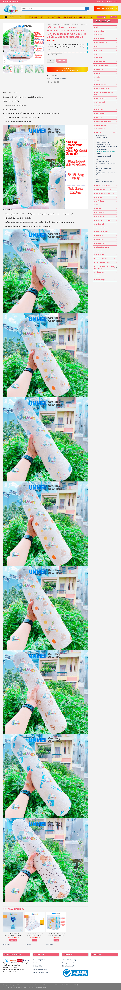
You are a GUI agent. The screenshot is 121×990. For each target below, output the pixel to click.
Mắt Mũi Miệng (101, 125)
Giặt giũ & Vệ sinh (31, 985)
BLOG (89, 17)
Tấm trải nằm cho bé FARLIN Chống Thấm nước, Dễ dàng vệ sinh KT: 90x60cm (35, 934)
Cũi (97, 46)
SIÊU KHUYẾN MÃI (70, 17)
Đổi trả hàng (36, 963)
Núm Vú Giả (100, 216)
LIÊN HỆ (82, 17)
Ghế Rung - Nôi (101, 84)
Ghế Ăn (98, 77)
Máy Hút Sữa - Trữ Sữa (103, 161)
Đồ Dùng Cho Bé (101, 61)
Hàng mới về (100, 102)
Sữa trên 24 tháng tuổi (103, 168)
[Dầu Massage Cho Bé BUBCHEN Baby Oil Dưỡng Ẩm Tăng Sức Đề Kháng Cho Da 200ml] (13, 922)
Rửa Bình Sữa (100, 243)
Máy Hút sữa (100, 129)
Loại (48, 54)
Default (99, 50)
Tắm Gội (99, 251)
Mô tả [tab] (4, 92)
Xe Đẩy (98, 276)
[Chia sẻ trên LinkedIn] (58, 82)
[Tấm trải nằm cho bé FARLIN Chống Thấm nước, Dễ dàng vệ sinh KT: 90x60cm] (35, 922)
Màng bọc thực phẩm (103, 121)
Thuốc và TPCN (66, 985)
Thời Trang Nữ (101, 258)
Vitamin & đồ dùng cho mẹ (104, 181)
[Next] (41, 43)
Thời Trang (100, 255)
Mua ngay (6, 944)
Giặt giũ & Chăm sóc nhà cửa (103, 93)
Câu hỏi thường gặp (68, 966)
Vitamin (98, 179)
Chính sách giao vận (39, 960)
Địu (97, 54)
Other (99, 154)
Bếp (97, 27)
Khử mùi (99, 117)
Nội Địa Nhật (100, 212)
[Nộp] (87, 9)
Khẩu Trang (100, 113)
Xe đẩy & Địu (100, 280)
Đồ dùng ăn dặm (102, 149)
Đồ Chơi (99, 58)
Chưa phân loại (101, 42)
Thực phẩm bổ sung (8, 985)
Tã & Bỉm (98, 170)
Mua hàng (61, 60)
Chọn (34, 940)
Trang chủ (50, 24)
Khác (98, 106)
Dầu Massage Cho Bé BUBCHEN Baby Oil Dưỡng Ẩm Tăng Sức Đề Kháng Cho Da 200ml (13, 934)
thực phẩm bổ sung (103, 262)
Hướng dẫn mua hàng (69, 960)
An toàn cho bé (102, 137)
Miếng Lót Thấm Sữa (103, 185)
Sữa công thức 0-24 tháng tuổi (106, 164)
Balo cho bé (101, 140)
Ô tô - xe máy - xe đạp (103, 220)
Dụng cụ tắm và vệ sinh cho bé (107, 147)
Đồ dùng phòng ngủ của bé (106, 151)
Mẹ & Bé (98, 132)
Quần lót (99, 235)
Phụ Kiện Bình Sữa (102, 228)
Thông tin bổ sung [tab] (13, 92)
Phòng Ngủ (100, 224)
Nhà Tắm (99, 197)
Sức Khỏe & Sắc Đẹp (103, 247)
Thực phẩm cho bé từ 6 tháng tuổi (105, 173)
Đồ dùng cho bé (101, 135)
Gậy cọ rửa (100, 69)
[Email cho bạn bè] (54, 82)
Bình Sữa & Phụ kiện (103, 142)
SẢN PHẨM (45, 17)
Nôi (97, 205)
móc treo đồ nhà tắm (103, 189)
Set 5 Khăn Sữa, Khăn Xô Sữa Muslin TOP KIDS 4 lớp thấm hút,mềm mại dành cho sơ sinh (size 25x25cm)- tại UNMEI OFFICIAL (56, 934)
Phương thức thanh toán (69, 963)
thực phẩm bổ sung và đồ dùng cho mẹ (104, 267)
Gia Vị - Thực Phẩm (102, 88)
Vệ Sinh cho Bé (101, 272)
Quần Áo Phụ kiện (102, 232)
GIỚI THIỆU (56, 17)
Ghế (97, 159)
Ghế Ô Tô (99, 81)
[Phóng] (5, 61)
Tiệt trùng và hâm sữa (104, 156)
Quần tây (99, 239)
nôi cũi (98, 209)
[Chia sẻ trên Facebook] (48, 82)
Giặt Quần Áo (100, 98)
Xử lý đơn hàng (37, 966)
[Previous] (6, 43)
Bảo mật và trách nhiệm (40, 969)
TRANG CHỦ (34, 17)
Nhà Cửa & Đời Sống (103, 193)
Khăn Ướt (99, 109)
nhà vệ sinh (100, 201)
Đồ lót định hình (102, 65)
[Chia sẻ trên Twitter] (51, 82)
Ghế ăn (98, 73)
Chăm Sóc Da (100, 39)
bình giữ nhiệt (101, 31)
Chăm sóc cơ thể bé (103, 144)
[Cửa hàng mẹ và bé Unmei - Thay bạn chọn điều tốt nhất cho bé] (10, 8)
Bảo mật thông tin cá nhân (41, 972)
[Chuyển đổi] (116, 93)
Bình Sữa (99, 35)
